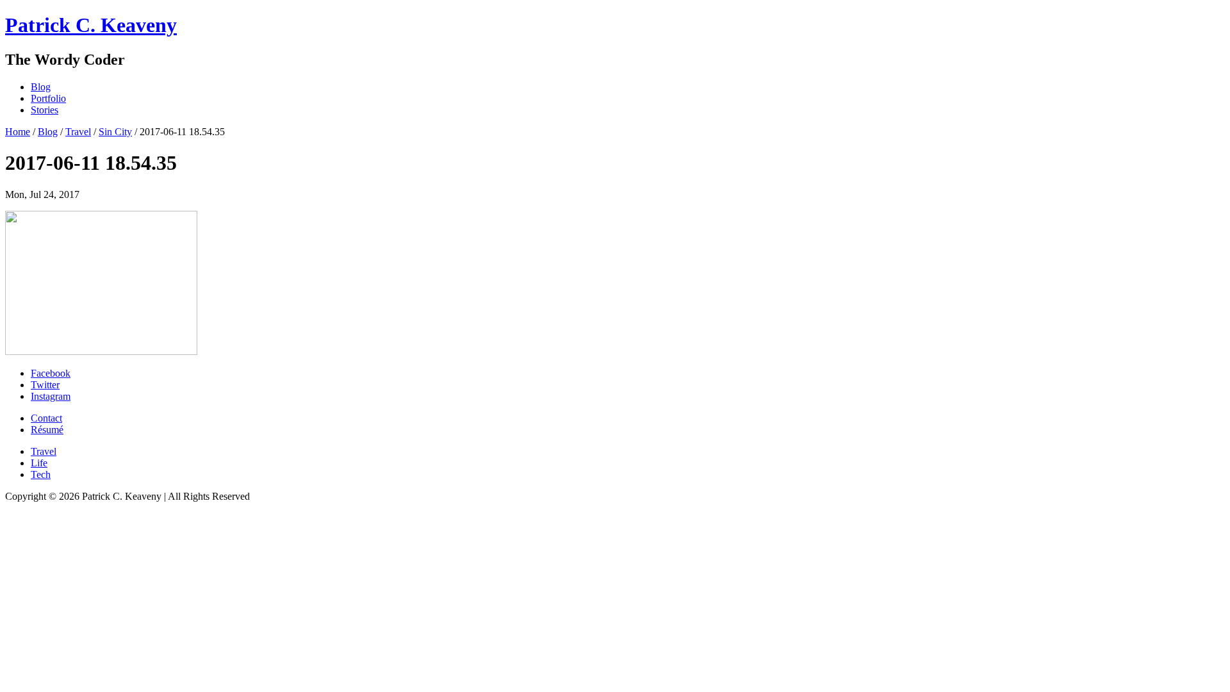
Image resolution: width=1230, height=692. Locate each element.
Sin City (115, 131)
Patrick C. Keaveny (91, 25)
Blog (48, 131)
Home (17, 131)
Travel (78, 131)
